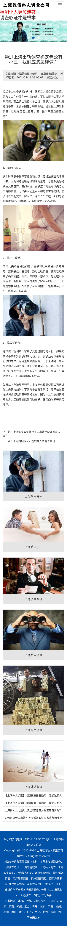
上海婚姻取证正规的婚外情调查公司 (34, 441)
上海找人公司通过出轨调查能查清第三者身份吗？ (33, 810)
